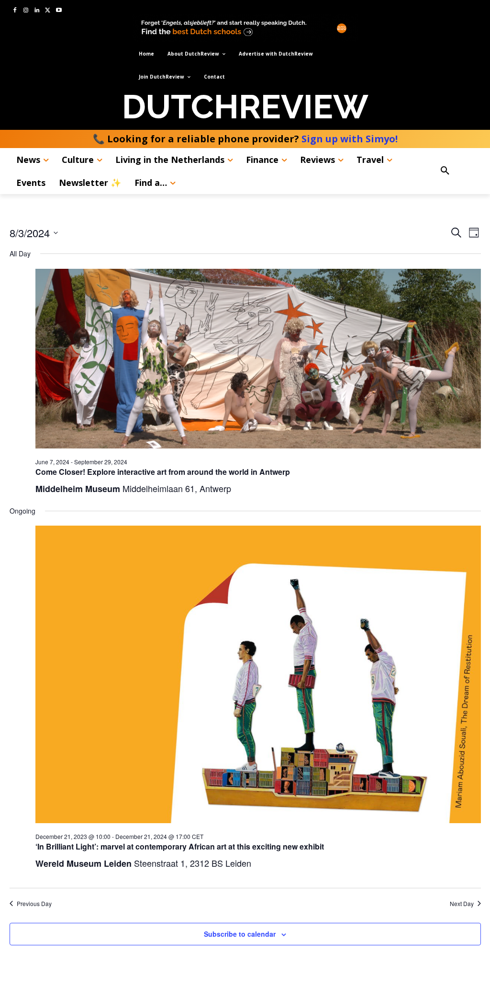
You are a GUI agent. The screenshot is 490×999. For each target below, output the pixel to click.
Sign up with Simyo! (349, 138)
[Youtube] (58, 10)
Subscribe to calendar (240, 934)
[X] (47, 10)
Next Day (462, 903)
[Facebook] (15, 10)
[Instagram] (26, 10)
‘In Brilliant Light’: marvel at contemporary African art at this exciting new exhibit (179, 846)
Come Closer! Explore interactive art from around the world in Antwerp (162, 471)
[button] (457, 171)
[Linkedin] (37, 10)
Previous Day (34, 903)
